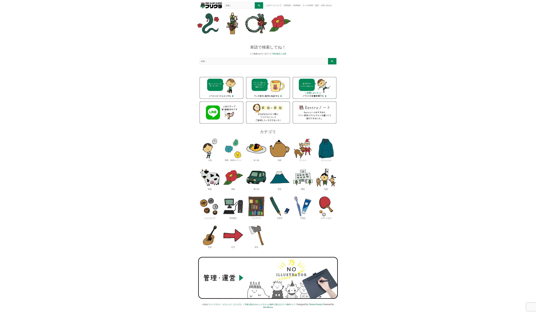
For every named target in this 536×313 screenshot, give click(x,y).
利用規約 (287, 5)
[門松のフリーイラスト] (232, 23)
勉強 (278, 54)
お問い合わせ (326, 5)
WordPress (268, 307)
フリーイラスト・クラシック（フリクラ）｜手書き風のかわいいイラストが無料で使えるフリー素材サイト (251, 304)
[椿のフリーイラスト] (280, 23)
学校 (274, 54)
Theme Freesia (315, 304)
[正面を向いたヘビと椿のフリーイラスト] (208, 23)
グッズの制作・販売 (310, 5)
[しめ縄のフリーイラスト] (256, 23)
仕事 (284, 54)
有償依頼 (296, 5)
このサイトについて (273, 5)
